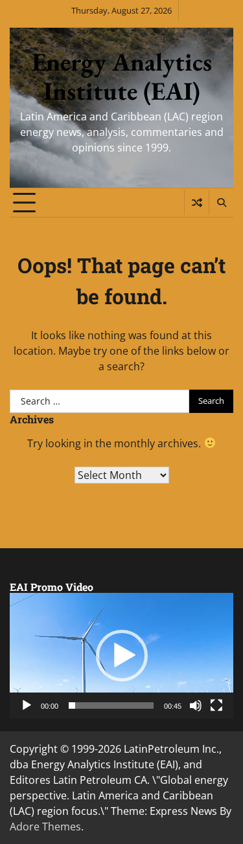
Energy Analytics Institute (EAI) (122, 76)
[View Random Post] (197, 202)
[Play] (26, 705)
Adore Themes (45, 826)
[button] (122, 656)
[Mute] (195, 705)
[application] (121, 655)
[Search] (221, 202)
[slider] (111, 705)
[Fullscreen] (216, 705)
